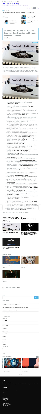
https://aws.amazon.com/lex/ (24, 162)
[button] (36, 357)
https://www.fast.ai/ (31, 184)
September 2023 (5, 331)
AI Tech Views (10, 4)
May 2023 (4, 341)
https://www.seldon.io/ (24, 209)
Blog (4, 366)
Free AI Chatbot (5, 399)
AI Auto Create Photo (5, 398)
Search (3, 295)
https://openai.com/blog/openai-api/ (14, 122)
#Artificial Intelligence (8, 12)
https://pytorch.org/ (23, 114)
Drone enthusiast (5, 405)
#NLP (22, 12)
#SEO (27, 12)
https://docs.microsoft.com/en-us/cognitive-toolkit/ (17, 131)
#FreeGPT (30, 12)
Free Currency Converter (6, 404)
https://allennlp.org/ (11, 182)
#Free (24, 12)
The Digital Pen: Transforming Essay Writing (9, 310)
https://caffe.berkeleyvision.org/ (13, 127)
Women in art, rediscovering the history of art (28, 369)
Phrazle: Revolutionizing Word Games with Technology (11, 304)
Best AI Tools (4, 394)
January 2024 (4, 320)
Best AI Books (4, 397)
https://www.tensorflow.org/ (12, 103)
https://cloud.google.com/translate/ (21, 175)
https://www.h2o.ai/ (33, 201)
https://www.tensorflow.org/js (13, 198)
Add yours (18, 287)
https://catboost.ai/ (34, 187)
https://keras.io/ (10, 111)
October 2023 (4, 328)
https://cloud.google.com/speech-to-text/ (26, 172)
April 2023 (4, 344)
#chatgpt (14, 12)
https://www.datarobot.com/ (31, 204)
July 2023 (4, 336)
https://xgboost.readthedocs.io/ (18, 190)
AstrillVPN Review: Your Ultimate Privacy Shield (10, 312)
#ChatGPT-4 (18, 12)
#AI (3, 12)
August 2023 (4, 333)
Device (3, 353)
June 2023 (4, 339)
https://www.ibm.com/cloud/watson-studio (15, 143)
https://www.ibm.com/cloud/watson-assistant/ (16, 147)
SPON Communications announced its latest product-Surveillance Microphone (13, 21)
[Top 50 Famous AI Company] (40, 207)
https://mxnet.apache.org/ (27, 133)
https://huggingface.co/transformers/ (25, 118)
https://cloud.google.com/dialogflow (21, 150)
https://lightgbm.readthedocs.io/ (13, 194)
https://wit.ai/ (19, 153)
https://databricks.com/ (29, 206)
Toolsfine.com (12, 382)
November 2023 (5, 325)
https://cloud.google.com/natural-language (27, 177)
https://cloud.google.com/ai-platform (27, 165)
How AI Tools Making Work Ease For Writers (10, 232)
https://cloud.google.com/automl (15, 169)
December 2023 (5, 322)
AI (2, 348)
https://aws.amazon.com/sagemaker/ (14, 157)
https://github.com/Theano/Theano (26, 136)
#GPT (33, 12)
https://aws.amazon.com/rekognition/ (27, 160)
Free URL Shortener (5, 403)
